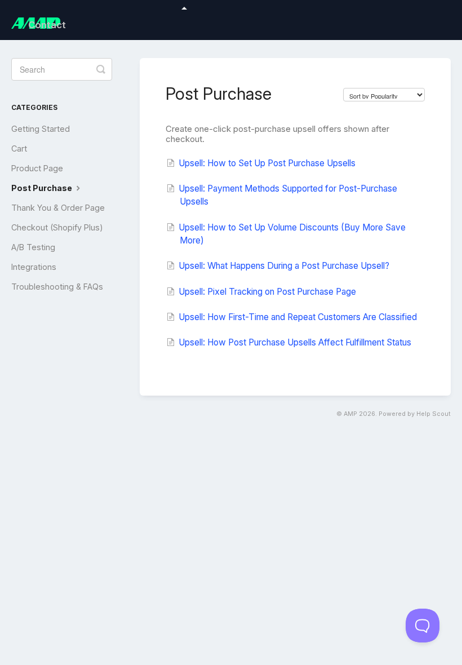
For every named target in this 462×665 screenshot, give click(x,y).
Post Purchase (42, 188)
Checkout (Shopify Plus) (57, 227)
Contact (47, 24)
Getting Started (40, 129)
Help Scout (433, 414)
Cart (19, 148)
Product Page (37, 168)
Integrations (33, 267)
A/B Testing (33, 247)
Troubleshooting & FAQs (57, 286)
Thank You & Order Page (58, 207)
